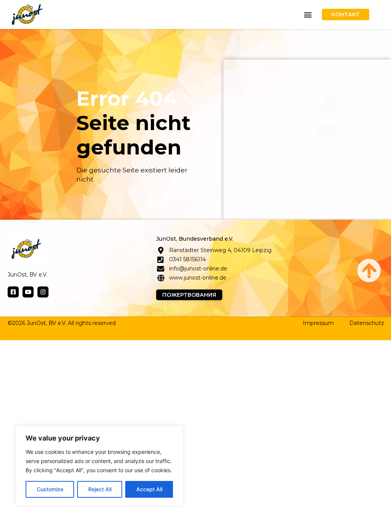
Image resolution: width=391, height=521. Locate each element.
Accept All (149, 489)
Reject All (99, 489)
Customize (50, 489)
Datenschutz (366, 323)
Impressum (318, 323)
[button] (308, 14)
